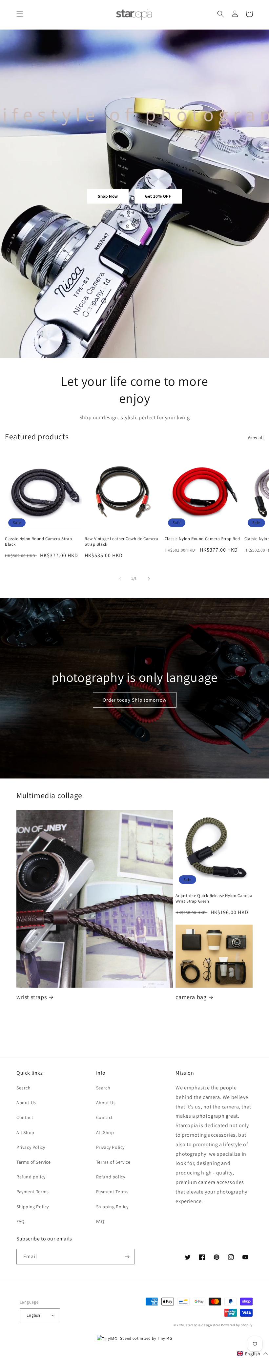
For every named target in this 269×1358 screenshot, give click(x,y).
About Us (26, 1103)
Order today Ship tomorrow (135, 700)
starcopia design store (203, 1325)
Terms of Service (33, 1162)
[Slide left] (120, 579)
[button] (19, 14)
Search (23, 1088)
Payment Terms (32, 1191)
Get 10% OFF (158, 196)
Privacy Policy (30, 1147)
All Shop (25, 1132)
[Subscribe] (127, 1256)
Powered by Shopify (237, 1325)
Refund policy (31, 1177)
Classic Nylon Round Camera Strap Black (38, 541)
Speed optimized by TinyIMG (145, 1338)
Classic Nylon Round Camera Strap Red (202, 538)
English (33, 1315)
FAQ (20, 1221)
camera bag (191, 997)
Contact (24, 1117)
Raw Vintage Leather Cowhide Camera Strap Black (121, 541)
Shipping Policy (32, 1207)
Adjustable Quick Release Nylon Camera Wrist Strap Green (214, 898)
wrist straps (31, 997)
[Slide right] (149, 579)
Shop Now (108, 196)
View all (256, 437)
